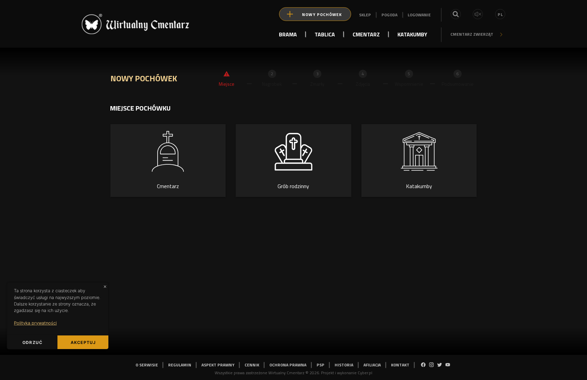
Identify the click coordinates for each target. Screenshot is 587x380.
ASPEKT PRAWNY (217, 365)
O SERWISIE (147, 365)
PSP (320, 365)
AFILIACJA (372, 365)
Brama (288, 34)
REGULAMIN (179, 365)
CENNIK (252, 365)
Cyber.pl (365, 372)
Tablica (325, 34)
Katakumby (412, 34)
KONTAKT (400, 365)
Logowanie (419, 15)
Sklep (365, 15)
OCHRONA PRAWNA (287, 365)
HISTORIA (344, 365)
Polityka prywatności (35, 323)
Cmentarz (366, 34)
